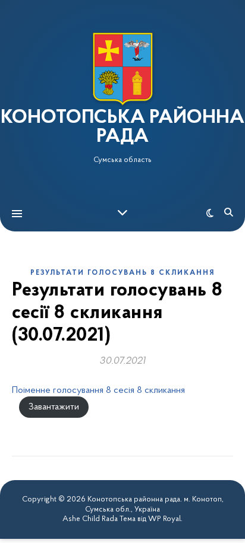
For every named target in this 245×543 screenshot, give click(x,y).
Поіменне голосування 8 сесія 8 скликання (98, 390)
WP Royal (164, 519)
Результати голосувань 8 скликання (122, 273)
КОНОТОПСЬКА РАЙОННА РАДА (122, 128)
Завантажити (54, 407)
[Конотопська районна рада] (122, 69)
